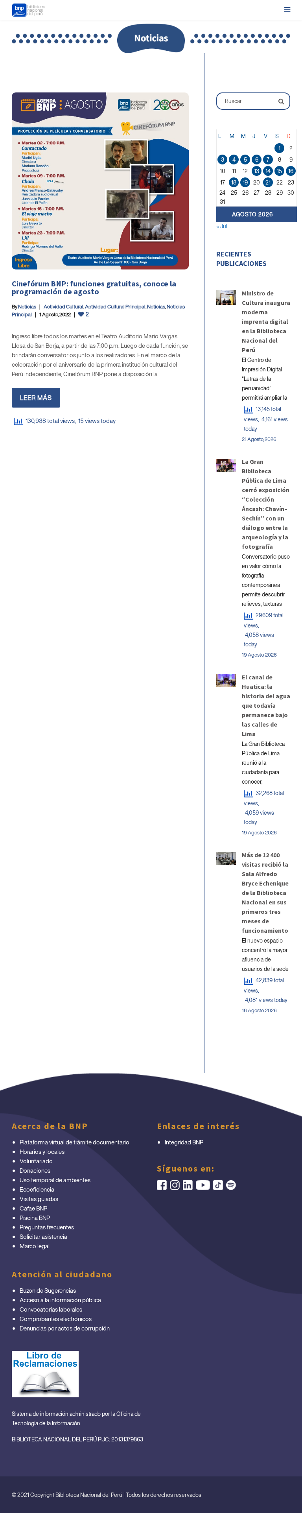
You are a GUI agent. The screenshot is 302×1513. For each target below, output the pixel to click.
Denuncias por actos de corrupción (65, 1328)
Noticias (27, 306)
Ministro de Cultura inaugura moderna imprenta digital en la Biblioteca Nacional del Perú (266, 321)
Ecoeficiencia (37, 1189)
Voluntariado (36, 1161)
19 (245, 182)
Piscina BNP (35, 1217)
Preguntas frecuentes (47, 1227)
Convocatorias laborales (51, 1309)
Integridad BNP (184, 1142)
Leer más (36, 397)
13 (256, 171)
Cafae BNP (33, 1208)
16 (290, 171)
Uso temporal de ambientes (55, 1179)
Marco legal (35, 1246)
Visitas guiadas (39, 1198)
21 (268, 182)
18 (233, 182)
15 (279, 171)
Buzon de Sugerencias (48, 1290)
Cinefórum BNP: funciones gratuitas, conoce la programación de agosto (94, 287)
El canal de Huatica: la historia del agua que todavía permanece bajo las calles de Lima (266, 705)
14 (268, 171)
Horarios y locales (42, 1151)
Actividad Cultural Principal (115, 306)
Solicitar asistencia (43, 1236)
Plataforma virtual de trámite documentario (74, 1142)
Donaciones (35, 1170)
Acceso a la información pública (60, 1299)
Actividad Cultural (63, 306)
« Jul (221, 226)
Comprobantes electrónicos (56, 1318)
